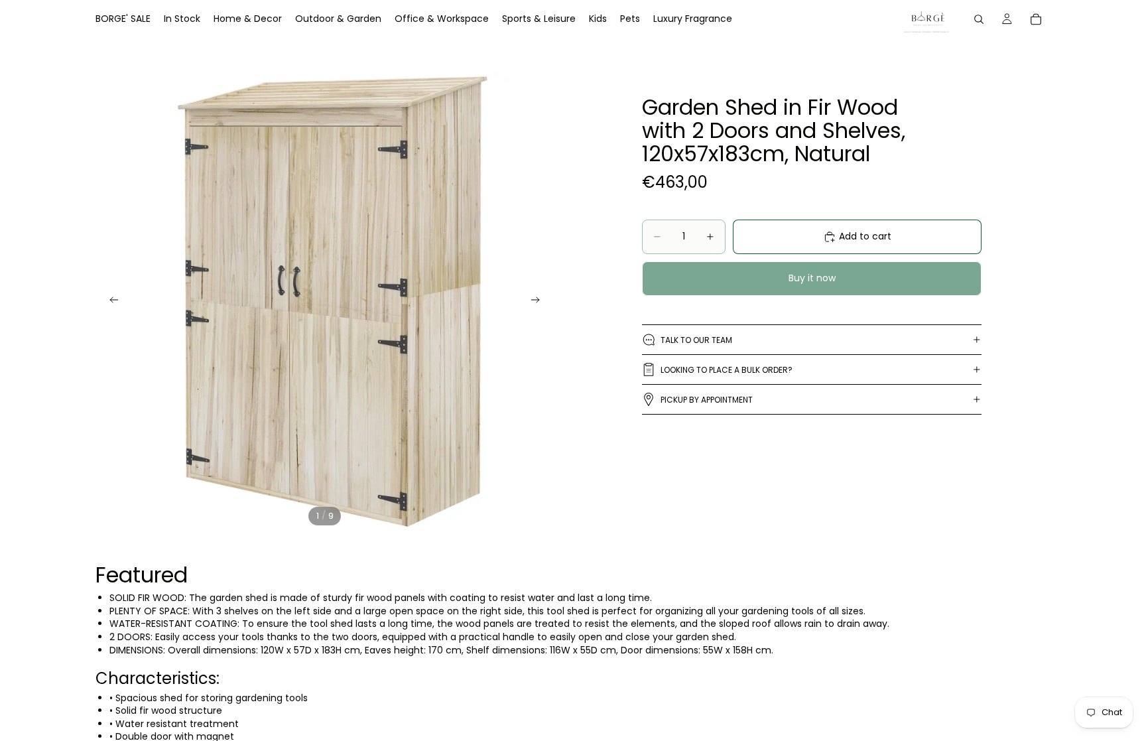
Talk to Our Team (696, 340)
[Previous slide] (110, 301)
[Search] (978, 19)
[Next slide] (539, 301)
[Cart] (1035, 19)
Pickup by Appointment (707, 399)
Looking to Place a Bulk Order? (727, 369)
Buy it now (812, 278)
